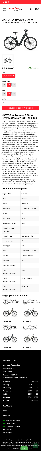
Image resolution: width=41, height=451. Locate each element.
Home (5, 410)
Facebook (8, 429)
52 (9, 85)
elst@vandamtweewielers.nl (17, 377)
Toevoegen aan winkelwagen (21, 108)
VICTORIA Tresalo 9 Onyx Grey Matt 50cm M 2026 (32, 302)
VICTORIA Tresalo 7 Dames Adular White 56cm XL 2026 (30, 328)
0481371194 (14, 375)
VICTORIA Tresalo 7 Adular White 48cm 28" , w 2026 (11, 302)
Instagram (8, 432)
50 (4, 85)
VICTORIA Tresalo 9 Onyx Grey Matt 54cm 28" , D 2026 (10, 328)
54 (14, 85)
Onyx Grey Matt (8, 76)
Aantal (4, 99)
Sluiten (24, 448)
